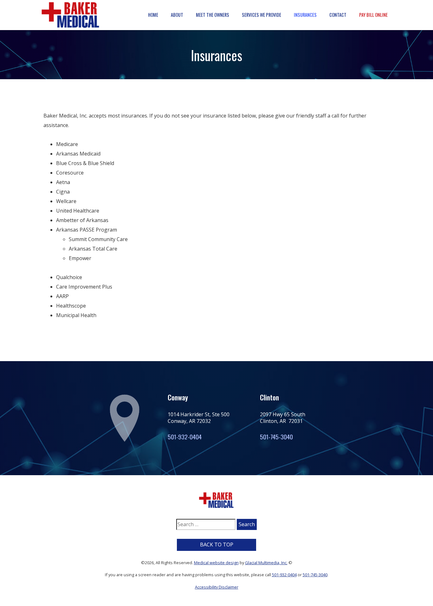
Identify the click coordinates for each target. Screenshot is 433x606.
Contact (337, 14)
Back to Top (216, 544)
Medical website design (216, 562)
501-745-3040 (276, 436)
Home (153, 14)
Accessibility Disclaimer (216, 587)
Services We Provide (261, 14)
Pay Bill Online (373, 14)
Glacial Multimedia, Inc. (266, 562)
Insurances (305, 14)
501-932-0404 (185, 436)
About (177, 14)
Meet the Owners (212, 14)
